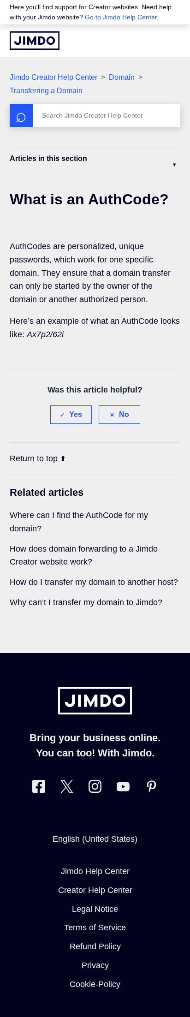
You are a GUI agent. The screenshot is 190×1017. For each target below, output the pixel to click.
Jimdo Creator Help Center (53, 77)
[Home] (34, 40)
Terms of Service (95, 927)
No (124, 414)
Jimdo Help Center (95, 871)
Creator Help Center (95, 890)
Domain (122, 77)
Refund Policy (95, 946)
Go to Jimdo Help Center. (122, 17)
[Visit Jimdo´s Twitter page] (66, 788)
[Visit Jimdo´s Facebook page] (38, 788)
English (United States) (95, 839)
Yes (75, 414)
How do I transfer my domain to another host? (94, 582)
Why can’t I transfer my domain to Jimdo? (86, 602)
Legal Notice (95, 909)
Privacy (95, 965)
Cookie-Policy (95, 984)
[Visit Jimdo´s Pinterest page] (151, 788)
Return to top (34, 458)
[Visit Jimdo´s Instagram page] (95, 788)
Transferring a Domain (46, 91)
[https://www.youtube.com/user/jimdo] (123, 788)
